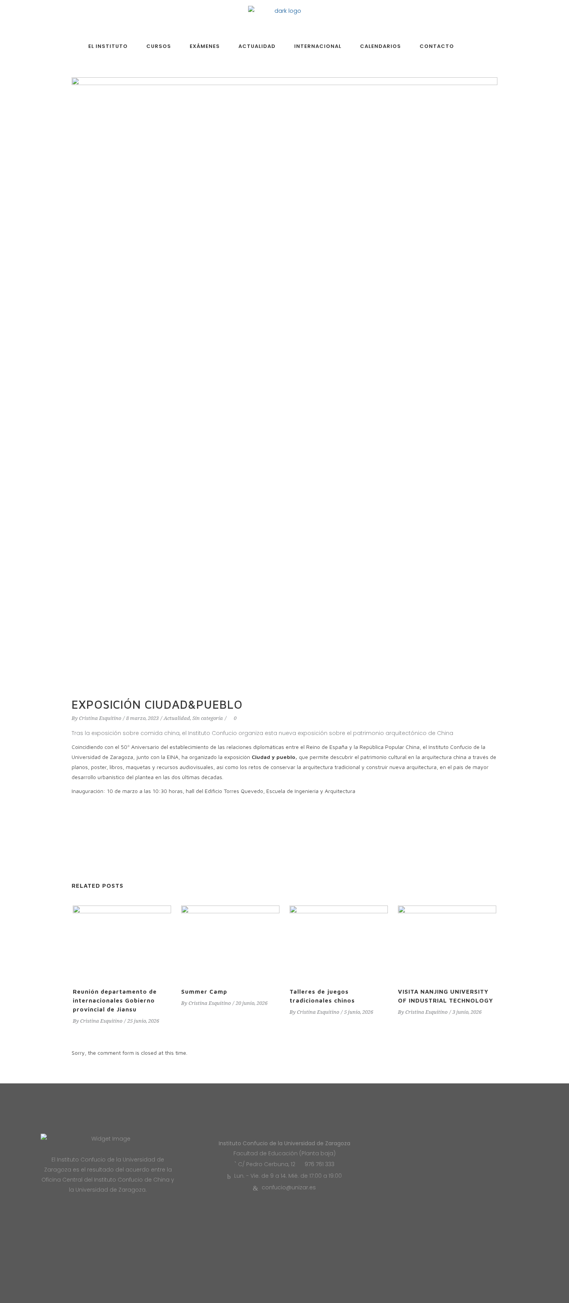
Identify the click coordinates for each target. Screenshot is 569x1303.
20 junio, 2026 (251, 1003)
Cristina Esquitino (100, 718)
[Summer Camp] (230, 942)
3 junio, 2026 (467, 1012)
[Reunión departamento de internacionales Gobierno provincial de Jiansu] (122, 942)
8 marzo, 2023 (142, 718)
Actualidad (177, 718)
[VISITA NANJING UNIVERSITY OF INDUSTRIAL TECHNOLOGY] (447, 942)
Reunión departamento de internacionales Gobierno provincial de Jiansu (115, 1000)
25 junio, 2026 (143, 1021)
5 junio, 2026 (358, 1012)
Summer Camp (204, 991)
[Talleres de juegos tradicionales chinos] (339, 942)
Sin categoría (207, 718)
